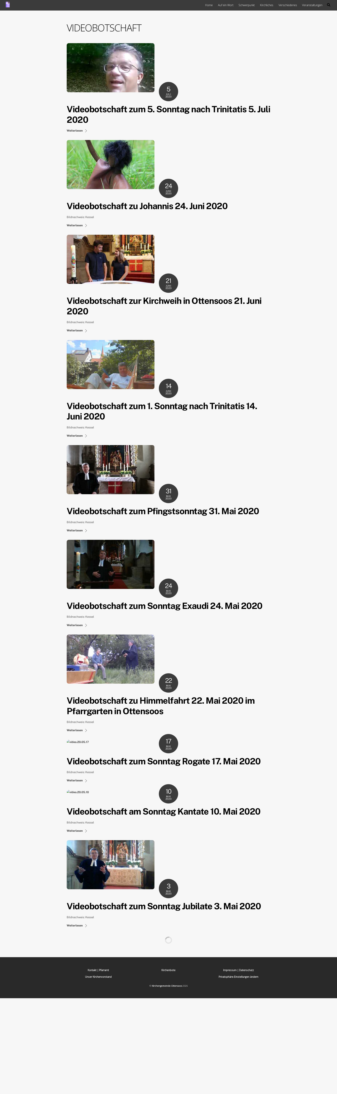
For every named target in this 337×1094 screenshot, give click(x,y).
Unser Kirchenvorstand (98, 976)
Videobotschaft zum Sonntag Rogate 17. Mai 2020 (164, 761)
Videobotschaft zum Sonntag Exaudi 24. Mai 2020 (164, 606)
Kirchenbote (168, 970)
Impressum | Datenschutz (238, 970)
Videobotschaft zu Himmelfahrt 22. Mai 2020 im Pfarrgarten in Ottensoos (161, 705)
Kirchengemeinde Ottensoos (167, 985)
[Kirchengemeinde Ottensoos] (8, 5)
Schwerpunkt (247, 5)
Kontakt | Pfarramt (98, 970)
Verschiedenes (288, 5)
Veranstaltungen (312, 5)
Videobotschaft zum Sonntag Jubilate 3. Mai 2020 (164, 906)
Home (209, 5)
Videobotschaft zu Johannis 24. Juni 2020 (147, 206)
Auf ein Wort (225, 5)
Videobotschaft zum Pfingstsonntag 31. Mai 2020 (163, 511)
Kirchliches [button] (266, 5)
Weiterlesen (75, 130)
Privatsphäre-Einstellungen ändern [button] (238, 976)
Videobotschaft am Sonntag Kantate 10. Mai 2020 (163, 811)
